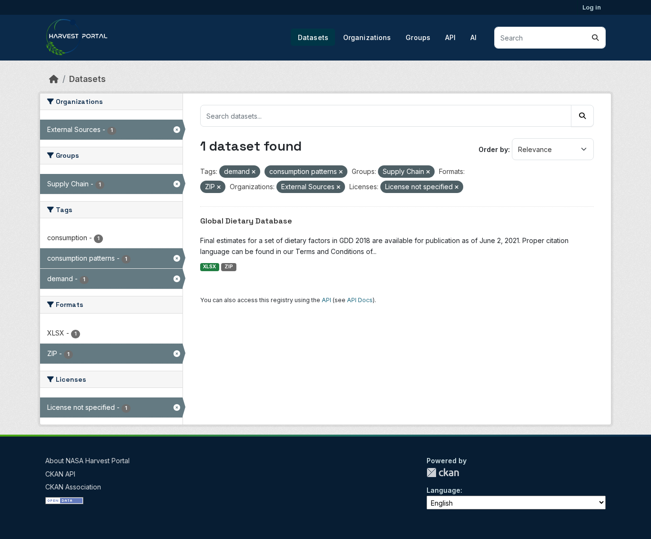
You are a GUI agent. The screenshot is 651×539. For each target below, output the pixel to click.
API (450, 37)
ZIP (228, 267)
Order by (493, 149)
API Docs (360, 300)
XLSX (209, 267)
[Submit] (595, 38)
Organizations (367, 37)
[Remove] (253, 172)
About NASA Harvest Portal (87, 461)
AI (473, 37)
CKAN (443, 473)
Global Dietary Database (246, 221)
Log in (591, 7)
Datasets (313, 37)
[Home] (54, 79)
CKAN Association (73, 487)
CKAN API (60, 474)
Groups (418, 37)
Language (443, 490)
